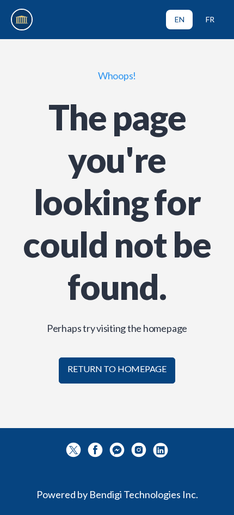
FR (210, 19)
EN (179, 19)
